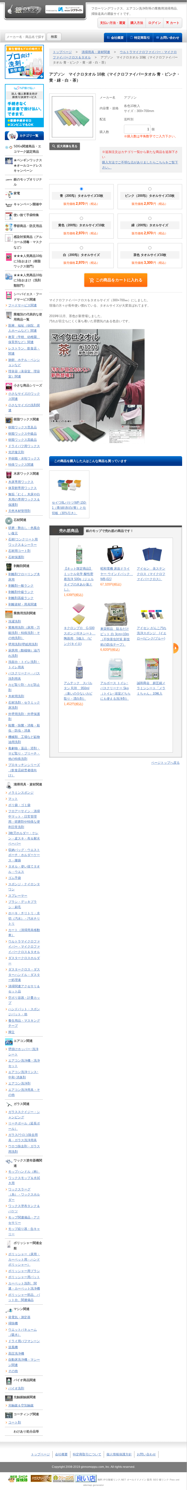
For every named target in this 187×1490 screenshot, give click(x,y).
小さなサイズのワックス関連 (24, 396)
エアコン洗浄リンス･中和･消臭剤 (23, 1074)
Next (176, 648)
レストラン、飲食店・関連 (24, 351)
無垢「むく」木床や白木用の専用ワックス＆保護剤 (24, 499)
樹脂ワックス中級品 (22, 433)
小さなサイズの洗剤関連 (24, 407)
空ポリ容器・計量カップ (24, 1000)
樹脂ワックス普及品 (22, 427)
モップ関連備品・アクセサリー (24, 1220)
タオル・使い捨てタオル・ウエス (24, 869)
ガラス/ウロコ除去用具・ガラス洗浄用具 (23, 1137)
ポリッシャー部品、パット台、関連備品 (24, 1297)
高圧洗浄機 (16, 1353)
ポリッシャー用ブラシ (24, 1271)
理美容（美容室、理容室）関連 (24, 373)
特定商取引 (142, 37)
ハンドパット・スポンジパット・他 (24, 1011)
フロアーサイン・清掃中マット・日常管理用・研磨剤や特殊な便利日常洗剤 (24, 819)
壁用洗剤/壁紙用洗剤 (23, 644)
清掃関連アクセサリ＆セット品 (24, 988)
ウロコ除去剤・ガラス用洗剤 (24, 1148)
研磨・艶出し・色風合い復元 (24, 530)
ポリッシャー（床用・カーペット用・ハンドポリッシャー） (24, 1259)
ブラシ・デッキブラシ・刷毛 (22, 904)
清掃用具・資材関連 (96, 52)
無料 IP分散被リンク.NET (112, 1479)
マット (13, 799)
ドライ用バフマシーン (24, 1341)
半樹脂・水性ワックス (24, 458)
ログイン (154, 23)
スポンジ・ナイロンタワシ (24, 886)
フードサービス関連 (22, 305)
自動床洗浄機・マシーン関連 (24, 1362)
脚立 (11, 1032)
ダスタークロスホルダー (24, 960)
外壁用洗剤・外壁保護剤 (24, 716)
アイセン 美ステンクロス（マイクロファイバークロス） (151, 574)
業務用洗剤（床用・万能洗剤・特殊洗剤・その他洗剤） (24, 633)
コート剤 (14, 1422)
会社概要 (117, 37)
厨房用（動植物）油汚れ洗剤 (24, 653)
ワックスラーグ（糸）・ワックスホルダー (24, 1195)
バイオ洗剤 (16, 1388)
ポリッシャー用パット (24, 1277)
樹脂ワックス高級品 (22, 440)
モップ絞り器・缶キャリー (24, 1231)
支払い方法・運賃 (112, 23)
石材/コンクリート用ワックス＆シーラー (23, 542)
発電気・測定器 (19, 1317)
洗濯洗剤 (14, 621)
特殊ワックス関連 (21, 464)
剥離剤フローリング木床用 (24, 576)
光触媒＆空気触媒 (21, 1405)
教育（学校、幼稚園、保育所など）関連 (24, 339)
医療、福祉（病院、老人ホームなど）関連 (24, 328)
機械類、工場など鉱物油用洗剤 (24, 739)
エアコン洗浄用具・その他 (24, 1092)
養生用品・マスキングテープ (24, 1023)
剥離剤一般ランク (21, 585)
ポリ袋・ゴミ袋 (19, 805)
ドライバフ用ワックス (24, 446)
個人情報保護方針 (119, 1454)
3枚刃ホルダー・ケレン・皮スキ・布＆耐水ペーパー (24, 838)
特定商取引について (87, 1454)
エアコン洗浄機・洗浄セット (24, 1063)
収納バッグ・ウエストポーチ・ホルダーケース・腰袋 (24, 855)
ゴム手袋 (14, 878)
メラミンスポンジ (21, 792)
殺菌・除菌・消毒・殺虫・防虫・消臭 (24, 728)
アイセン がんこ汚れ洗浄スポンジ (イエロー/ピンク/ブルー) (151, 633)
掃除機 (13, 1323)
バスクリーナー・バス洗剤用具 (24, 675)
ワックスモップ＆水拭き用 (24, 1180)
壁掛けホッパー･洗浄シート (23, 1051)
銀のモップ (24, 9)
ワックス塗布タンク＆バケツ (24, 1208)
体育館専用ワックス (22, 488)
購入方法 (137, 23)
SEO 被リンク (161, 1479)
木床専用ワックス (21, 482)
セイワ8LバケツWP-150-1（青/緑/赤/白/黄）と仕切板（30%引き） (69, 508)
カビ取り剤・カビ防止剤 (24, 687)
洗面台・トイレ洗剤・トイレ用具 (24, 664)
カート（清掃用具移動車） (24, 932)
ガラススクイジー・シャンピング (24, 1114)
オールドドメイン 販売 (139, 1479)
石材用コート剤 (19, 551)
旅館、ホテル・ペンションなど (24, 362)
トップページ (62, 52)
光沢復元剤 (16, 452)
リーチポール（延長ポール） (24, 1126)
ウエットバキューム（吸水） (22, 1332)
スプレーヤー (17, 895)
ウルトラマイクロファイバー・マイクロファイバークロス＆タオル (24, 947)
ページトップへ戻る (165, 762)
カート (174, 23)
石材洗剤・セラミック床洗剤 (24, 705)
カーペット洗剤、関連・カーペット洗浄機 (24, 1286)
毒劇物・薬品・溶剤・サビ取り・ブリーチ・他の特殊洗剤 (24, 753)
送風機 (13, 1347)
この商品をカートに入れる (119, 280)
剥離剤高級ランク (21, 598)
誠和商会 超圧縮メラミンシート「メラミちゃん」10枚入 (151, 688)
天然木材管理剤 (19, 511)
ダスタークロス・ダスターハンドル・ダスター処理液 (24, 975)
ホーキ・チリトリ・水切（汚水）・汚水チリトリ (24, 918)
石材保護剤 (16, 557)
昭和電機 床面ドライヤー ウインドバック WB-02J (116, 574)
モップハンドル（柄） (24, 1171)
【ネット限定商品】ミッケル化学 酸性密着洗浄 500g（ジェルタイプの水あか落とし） (79, 579)
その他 (13, 1371)
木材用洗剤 (16, 696)
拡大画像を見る (67, 146)
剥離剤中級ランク (21, 592)
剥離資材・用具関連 (22, 604)
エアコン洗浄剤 (19, 1083)
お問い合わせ (169, 37)
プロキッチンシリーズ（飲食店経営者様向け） (24, 770)
